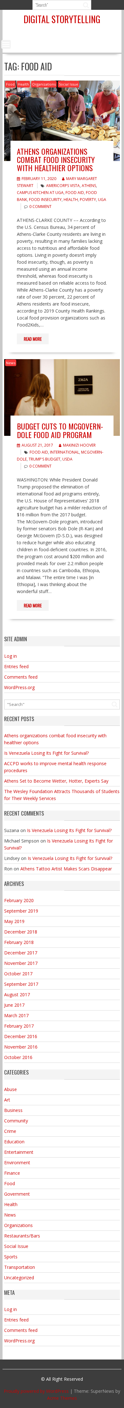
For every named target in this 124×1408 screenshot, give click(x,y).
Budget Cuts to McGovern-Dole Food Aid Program (60, 430)
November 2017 (21, 963)
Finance (12, 1173)
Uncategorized (19, 1278)
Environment (17, 1162)
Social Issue (68, 84)
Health (23, 84)
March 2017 (16, 1015)
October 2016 (18, 1057)
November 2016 (21, 1047)
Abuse (10, 1089)
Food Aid (74, 192)
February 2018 (19, 942)
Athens (89, 185)
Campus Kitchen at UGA (40, 192)
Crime (10, 1131)
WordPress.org (19, 687)
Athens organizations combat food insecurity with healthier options (56, 159)
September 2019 (21, 911)
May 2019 (14, 921)
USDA (67, 459)
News (10, 362)
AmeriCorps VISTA (63, 185)
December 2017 (20, 953)
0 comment (40, 206)
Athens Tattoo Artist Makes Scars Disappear (66, 869)
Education (14, 1142)
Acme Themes (62, 1398)
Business (13, 1110)
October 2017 (18, 974)
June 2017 (14, 1005)
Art (7, 1100)
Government (17, 1194)
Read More (33, 339)
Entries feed (16, 666)
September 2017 (21, 984)
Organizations (44, 84)
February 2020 (19, 900)
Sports (10, 1257)
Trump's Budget (44, 459)
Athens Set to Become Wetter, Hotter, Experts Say (56, 781)
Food (10, 84)
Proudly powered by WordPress (36, 1391)
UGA (102, 199)
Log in (10, 656)
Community (16, 1121)
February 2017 (19, 1026)
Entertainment (18, 1152)
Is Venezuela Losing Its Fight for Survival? (46, 753)
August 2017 (17, 994)
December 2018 (20, 932)
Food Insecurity (45, 199)
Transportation (19, 1267)
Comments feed (21, 677)
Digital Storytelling (62, 19)
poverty (88, 199)
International (64, 452)
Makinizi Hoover (79, 445)
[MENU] (6, 44)
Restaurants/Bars (22, 1236)
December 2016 (20, 1036)
